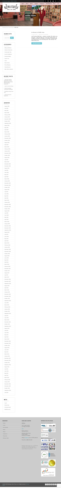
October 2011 (7, 362)
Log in (6, 402)
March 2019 (7, 242)
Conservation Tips (8, 52)
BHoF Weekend (49, 3)
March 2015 (7, 304)
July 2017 (6, 274)
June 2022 (7, 172)
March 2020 (7, 221)
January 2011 (7, 381)
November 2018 (8, 251)
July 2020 (6, 213)
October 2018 (7, 253)
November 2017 (8, 268)
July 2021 (6, 191)
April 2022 (6, 176)
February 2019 (7, 245)
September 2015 (8, 300)
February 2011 (7, 379)
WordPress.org (7, 409)
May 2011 (6, 373)
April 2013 (6, 336)
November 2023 (8, 153)
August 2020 (7, 210)
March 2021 (7, 200)
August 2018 (7, 255)
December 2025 (8, 119)
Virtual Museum (7, 67)
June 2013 (7, 332)
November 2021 (8, 185)
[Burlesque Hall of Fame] (11, 7)
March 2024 (7, 146)
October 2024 (7, 140)
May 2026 (6, 110)
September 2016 (8, 283)
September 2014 (8, 313)
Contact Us (42, 3)
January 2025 (7, 136)
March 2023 (7, 161)
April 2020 (6, 219)
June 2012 (7, 349)
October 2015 (7, 298)
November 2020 (8, 206)
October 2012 (7, 345)
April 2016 (6, 287)
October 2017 (7, 270)
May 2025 (6, 127)
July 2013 (6, 330)
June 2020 (7, 215)
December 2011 (8, 358)
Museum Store (6, 438)
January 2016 (7, 292)
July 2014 (6, 315)
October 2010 (7, 388)
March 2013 (7, 339)
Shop (54, 3)
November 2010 (8, 386)
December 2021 (8, 183)
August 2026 (7, 106)
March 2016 (7, 289)
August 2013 (7, 328)
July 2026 (6, 108)
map (22, 428)
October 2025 (7, 121)
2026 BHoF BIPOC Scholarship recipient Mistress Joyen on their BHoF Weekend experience (8, 81)
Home (4, 423)
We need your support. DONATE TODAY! (10, 1)
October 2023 (7, 155)
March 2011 (7, 377)
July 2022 (6, 170)
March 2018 (7, 264)
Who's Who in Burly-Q (9, 69)
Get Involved (5, 427)
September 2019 (8, 230)
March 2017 (7, 277)
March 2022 (7, 178)
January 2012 (7, 356)
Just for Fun (7, 58)
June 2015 (7, 302)
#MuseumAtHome (8, 47)
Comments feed (8, 407)
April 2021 (6, 198)
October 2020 (7, 208)
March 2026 (7, 112)
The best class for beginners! (7, 95)
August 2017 (7, 272)
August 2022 (7, 168)
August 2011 (7, 366)
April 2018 (6, 262)
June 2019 (7, 236)
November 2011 (8, 360)
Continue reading (37, 43)
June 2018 (7, 257)
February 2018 (7, 266)
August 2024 (7, 142)
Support (36, 3)
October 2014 (7, 311)
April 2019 (6, 240)
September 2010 (8, 390)
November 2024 (8, 138)
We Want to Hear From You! (8, 92)
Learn (23, 3)
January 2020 (7, 223)
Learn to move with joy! (9, 86)
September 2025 (8, 123)
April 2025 (6, 129)
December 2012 (8, 341)
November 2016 (8, 281)
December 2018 (8, 249)
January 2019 (7, 247)
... (0, 487)
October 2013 (7, 324)
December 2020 (8, 204)
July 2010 (6, 392)
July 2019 (6, 234)
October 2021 (7, 187)
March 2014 (7, 319)
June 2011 (7, 371)
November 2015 (8, 296)
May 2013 (6, 334)
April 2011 (6, 375)
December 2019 (8, 225)
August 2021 (7, 189)
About (31, 3)
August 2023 (7, 157)
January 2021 (7, 202)
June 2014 (7, 317)
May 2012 (6, 351)
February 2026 (7, 114)
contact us (27, 437)
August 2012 (7, 347)
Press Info (5, 435)
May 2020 (6, 217)
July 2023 (6, 159)
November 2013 (8, 321)
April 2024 (6, 144)
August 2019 (7, 232)
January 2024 (7, 151)
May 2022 (6, 174)
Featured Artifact (8, 56)
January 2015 (7, 309)
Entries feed (7, 405)
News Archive (7, 62)
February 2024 (7, 148)
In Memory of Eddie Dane (37, 32)
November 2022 (8, 166)
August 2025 (7, 125)
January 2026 (7, 116)
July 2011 (6, 368)
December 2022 (8, 163)
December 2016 (8, 279)
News (27, 3)
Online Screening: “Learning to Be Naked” (8, 89)
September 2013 (8, 326)
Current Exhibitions (8, 54)
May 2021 (6, 195)
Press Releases (7, 64)
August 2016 (7, 285)
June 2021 (7, 193)
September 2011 (8, 364)
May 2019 (6, 238)
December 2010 (8, 383)
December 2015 (8, 294)
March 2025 (7, 131)
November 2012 (8, 343)
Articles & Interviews (44, 34)
